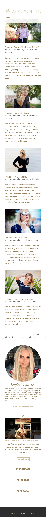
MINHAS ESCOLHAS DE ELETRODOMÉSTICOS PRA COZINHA (23, 441)
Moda (34, 50)
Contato (32, 514)
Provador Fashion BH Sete (17, 113)
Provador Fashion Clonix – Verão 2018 (22, 47)
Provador (8, 52)
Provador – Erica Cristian (16, 238)
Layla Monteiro (14, 50)
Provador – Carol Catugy (16, 177)
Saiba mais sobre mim (23, 406)
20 (35, 337)
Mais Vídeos (23, 459)
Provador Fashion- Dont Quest (19, 299)
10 (30, 337)
